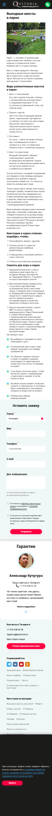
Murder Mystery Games (33, 670)
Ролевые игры (29, 676)
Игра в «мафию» (14, 676)
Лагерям (10, 719)
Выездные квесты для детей (20, 704)
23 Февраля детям (27, 714)
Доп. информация (17, 474)
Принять (12, 783)
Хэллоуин (20, 719)
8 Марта (39, 704)
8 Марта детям (13, 709)
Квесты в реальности (16, 729)
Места (25, 681)
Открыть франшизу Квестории (26, 646)
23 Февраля (12, 714)
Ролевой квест (13, 681)
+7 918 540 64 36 (28, 586)
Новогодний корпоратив (18, 724)
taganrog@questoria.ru (17, 635)
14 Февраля (27, 709)
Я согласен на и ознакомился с (25, 506)
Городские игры (14, 670)
